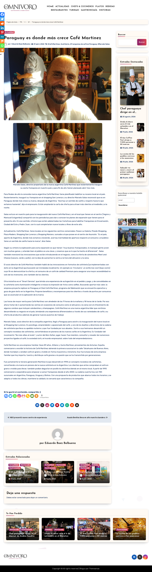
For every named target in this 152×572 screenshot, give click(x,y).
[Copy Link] (28, 396)
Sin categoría (86, 530)
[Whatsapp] (15, 396)
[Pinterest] (2, 32)
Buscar (122, 35)
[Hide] (1, 54)
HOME (50, 7)
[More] (36, 396)
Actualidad (9, 32)
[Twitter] (10, 396)
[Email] (32, 396)
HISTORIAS (104, 10)
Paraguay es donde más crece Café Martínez (52, 38)
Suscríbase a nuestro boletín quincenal (130, 194)
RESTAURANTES (59, 10)
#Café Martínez (54, 44)
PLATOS (99, 7)
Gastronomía (14, 468)
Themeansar (94, 569)
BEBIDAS (110, 7)
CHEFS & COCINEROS (82, 7)
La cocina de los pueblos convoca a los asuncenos (127, 156)
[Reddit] (2, 23)
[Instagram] (19, 396)
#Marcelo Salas (104, 44)
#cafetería (65, 44)
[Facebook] (6, 396)
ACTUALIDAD (62, 7)
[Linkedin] (2, 28)
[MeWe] (2, 37)
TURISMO (74, 10)
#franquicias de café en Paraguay (83, 44)
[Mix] (2, 41)
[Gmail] (23, 396)
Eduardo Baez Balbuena (21, 44)
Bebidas (95, 465)
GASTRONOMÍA (89, 10)
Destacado (25, 465)
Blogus (82, 569)
